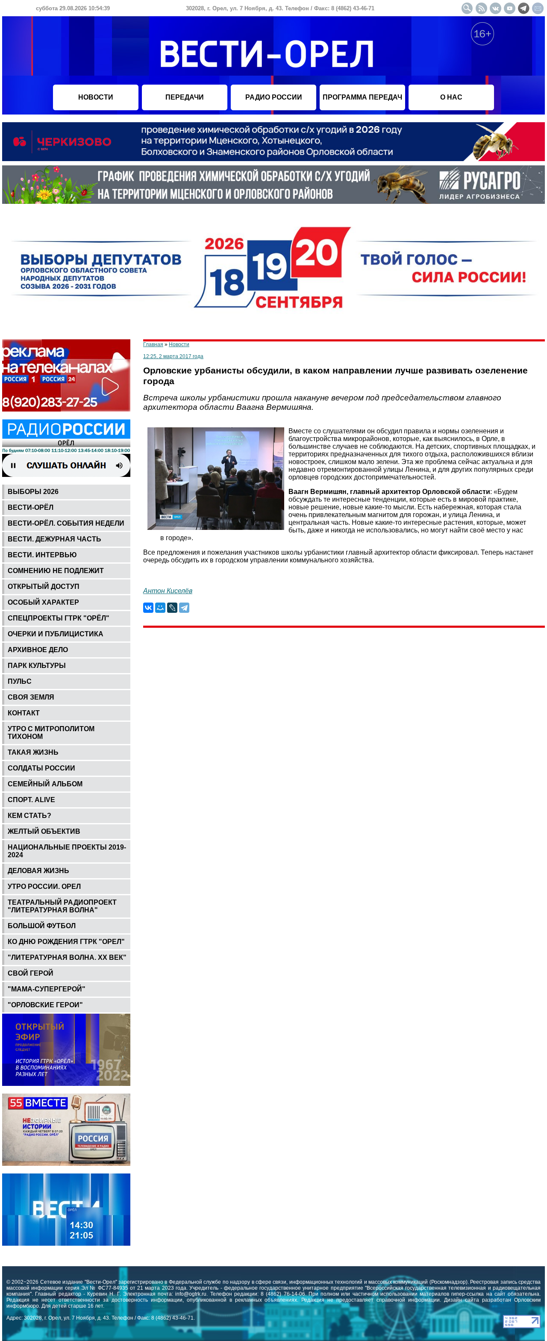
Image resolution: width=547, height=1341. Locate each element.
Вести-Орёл (30, 507)
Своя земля (31, 697)
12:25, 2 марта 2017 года (173, 356)
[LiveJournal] (172, 608)
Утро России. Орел (44, 886)
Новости (179, 344)
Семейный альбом (45, 784)
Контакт (24, 713)
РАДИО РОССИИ (273, 97)
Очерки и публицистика (55, 634)
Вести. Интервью (42, 555)
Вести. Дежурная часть (54, 539)
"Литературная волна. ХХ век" (67, 957)
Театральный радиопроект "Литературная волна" (62, 906)
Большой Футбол (42, 925)
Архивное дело (38, 649)
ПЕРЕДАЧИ (184, 97)
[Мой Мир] (160, 608)
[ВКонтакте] (148, 608)
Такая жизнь (33, 752)
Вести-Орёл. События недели (66, 523)
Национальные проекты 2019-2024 (67, 851)
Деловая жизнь (38, 870)
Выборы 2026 (33, 491)
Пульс (20, 681)
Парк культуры (37, 665)
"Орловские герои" (45, 1005)
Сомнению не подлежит (56, 570)
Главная (153, 344)
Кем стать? (29, 815)
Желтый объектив (44, 831)
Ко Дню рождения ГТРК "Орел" (66, 941)
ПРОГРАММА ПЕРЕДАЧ (362, 97)
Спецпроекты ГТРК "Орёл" (58, 618)
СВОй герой (30, 973)
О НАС (451, 97)
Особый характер (43, 602)
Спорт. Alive (31, 799)
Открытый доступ (43, 586)
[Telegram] (184, 608)
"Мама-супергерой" (46, 989)
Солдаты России (41, 768)
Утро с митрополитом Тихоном (51, 732)
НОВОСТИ (95, 97)
